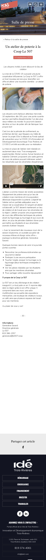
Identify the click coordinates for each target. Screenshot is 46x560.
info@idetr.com (23, 554)
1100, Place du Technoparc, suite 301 (23, 540)
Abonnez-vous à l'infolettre (23, 523)
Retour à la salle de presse (16, 39)
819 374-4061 (23, 548)
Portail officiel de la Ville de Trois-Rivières (22, 527)
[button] (41, 4)
